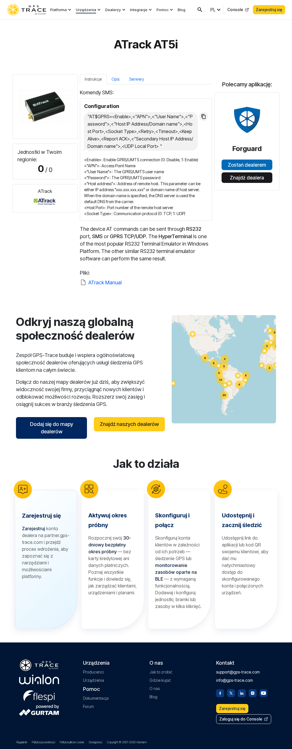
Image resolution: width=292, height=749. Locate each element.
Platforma (58, 9)
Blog (181, 9)
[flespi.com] (39, 695)
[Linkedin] (242, 693)
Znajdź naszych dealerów (129, 424)
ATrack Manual (104, 282)
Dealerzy (113, 9)
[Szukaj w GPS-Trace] (200, 10)
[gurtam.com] (39, 679)
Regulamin (21, 742)
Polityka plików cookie (72, 742)
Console (235, 9)
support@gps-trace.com (238, 672)
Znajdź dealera (247, 178)
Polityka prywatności (43, 742)
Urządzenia (86, 9)
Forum (88, 706)
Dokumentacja (96, 698)
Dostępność (95, 742)
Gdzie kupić (160, 680)
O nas (154, 688)
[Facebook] (220, 693)
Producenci (93, 672)
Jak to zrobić (160, 672)
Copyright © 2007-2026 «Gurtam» (127, 742)
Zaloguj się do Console (240, 719)
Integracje (138, 9)
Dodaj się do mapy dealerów (51, 427)
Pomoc (163, 9)
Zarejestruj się (269, 9)
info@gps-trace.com (234, 680)
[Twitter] (231, 693)
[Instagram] (253, 693)
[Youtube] (263, 693)
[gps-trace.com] (27, 9)
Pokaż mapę (224, 369)
